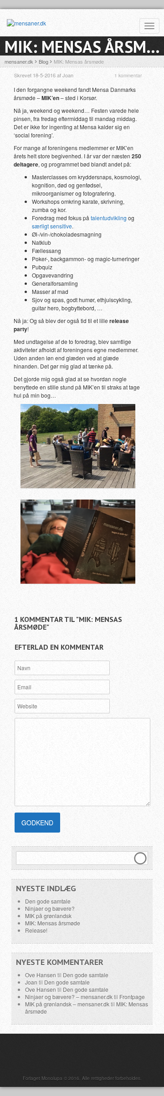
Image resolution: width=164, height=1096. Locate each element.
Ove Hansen (40, 975)
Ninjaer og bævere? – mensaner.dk (69, 996)
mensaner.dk (19, 61)
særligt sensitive (52, 226)
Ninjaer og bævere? (50, 908)
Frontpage (132, 996)
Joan (31, 982)
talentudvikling (109, 218)
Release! (36, 930)
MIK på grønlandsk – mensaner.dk (67, 1004)
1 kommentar (128, 75)
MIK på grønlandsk (48, 915)
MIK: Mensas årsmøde (52, 923)
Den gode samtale (48, 901)
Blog (43, 61)
